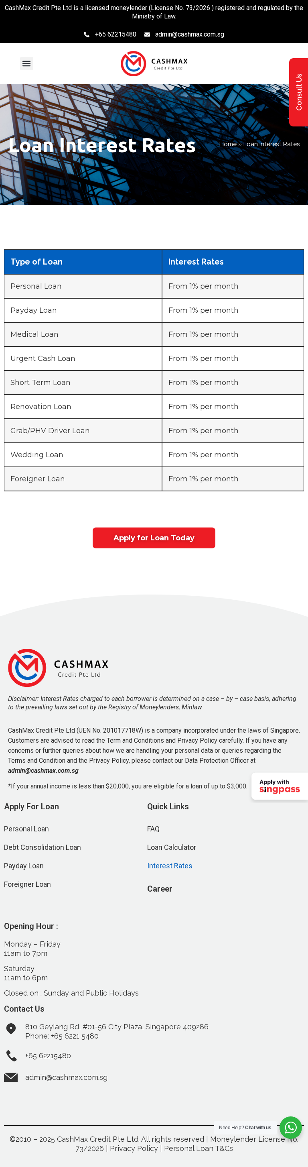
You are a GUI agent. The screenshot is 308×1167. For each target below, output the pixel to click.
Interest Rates (169, 866)
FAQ (153, 829)
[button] (26, 63)
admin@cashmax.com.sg (43, 770)
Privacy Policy (134, 1148)
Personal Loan (26, 829)
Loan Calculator (171, 847)
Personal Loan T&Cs (198, 1148)
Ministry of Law (153, 16)
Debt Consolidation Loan (42, 847)
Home (228, 144)
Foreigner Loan (27, 884)
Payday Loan (24, 866)
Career (159, 889)
